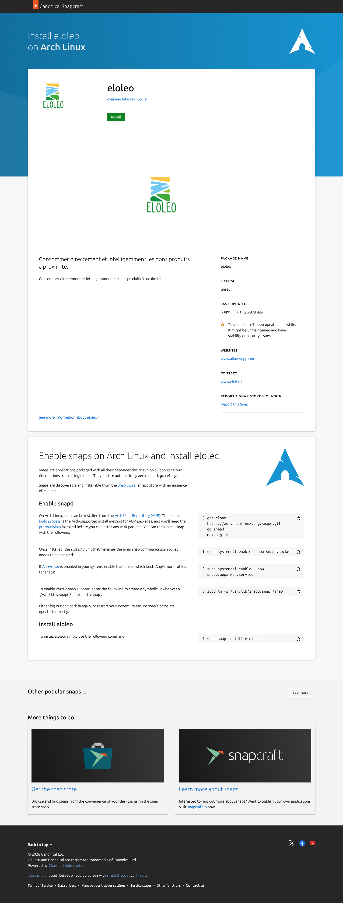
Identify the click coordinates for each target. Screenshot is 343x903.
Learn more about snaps (208, 789)
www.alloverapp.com (238, 358)
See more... (302, 692)
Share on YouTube (312, 843)
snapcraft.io (197, 807)
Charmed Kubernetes (66, 865)
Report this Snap (234, 404)
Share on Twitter (292, 843)
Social (142, 99)
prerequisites (50, 527)
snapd (111, 875)
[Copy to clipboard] (298, 518)
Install (116, 117)
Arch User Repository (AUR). (138, 515)
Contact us (195, 885)
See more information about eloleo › (69, 417)
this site (142, 875)
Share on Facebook (302, 843)
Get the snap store (54, 789)
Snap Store (127, 485)
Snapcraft (124, 875)
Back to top (38, 845)
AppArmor (50, 566)
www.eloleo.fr (232, 381)
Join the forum (38, 875)
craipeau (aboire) (121, 99)
